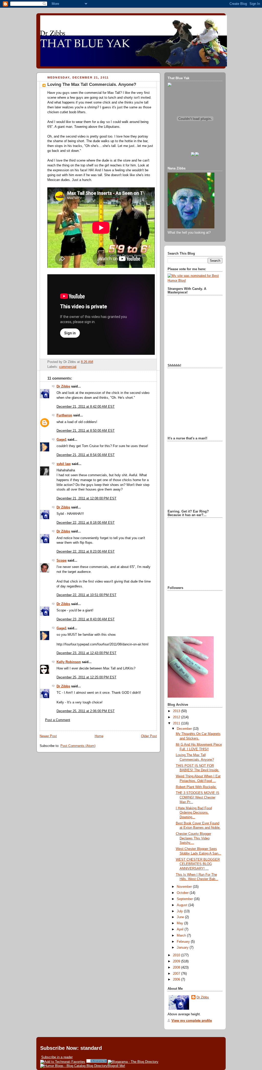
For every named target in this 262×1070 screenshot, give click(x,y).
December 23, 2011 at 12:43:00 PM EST (86, 653)
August (182, 905)
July (180, 911)
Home (99, 736)
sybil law (64, 464)
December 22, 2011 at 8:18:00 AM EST (86, 523)
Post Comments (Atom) (77, 746)
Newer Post (48, 736)
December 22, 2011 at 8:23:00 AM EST (86, 551)
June (181, 917)
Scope (62, 560)
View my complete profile (191, 1020)
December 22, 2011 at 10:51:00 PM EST (86, 595)
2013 (177, 711)
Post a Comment (57, 720)
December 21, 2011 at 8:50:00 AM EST (86, 430)
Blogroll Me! (116, 1066)
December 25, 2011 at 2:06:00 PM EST (86, 711)
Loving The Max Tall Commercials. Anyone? (91, 84)
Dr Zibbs (63, 386)
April (180, 929)
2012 (177, 717)
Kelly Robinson (69, 662)
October (183, 893)
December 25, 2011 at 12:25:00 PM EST (86, 677)
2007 (177, 973)
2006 (177, 979)
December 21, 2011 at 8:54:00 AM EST (86, 455)
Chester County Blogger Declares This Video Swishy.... (193, 838)
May (180, 923)
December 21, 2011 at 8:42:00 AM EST (86, 406)
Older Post (149, 736)
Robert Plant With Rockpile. (196, 787)
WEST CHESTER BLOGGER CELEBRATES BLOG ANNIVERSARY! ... (198, 864)
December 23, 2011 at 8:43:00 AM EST (86, 619)
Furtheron (64, 415)
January (183, 947)
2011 (177, 723)
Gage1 (62, 439)
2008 (177, 967)
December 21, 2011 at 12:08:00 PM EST (86, 498)
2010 (177, 955)
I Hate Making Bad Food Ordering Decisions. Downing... (194, 812)
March (182, 935)
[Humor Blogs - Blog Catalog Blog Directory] (73, 1066)
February (184, 941)
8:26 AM (87, 362)
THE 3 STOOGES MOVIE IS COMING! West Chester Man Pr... (197, 797)
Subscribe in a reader (57, 1057)
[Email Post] (94, 362)
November (185, 887)
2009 (177, 961)
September (185, 899)
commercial (67, 367)
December (185, 729)
